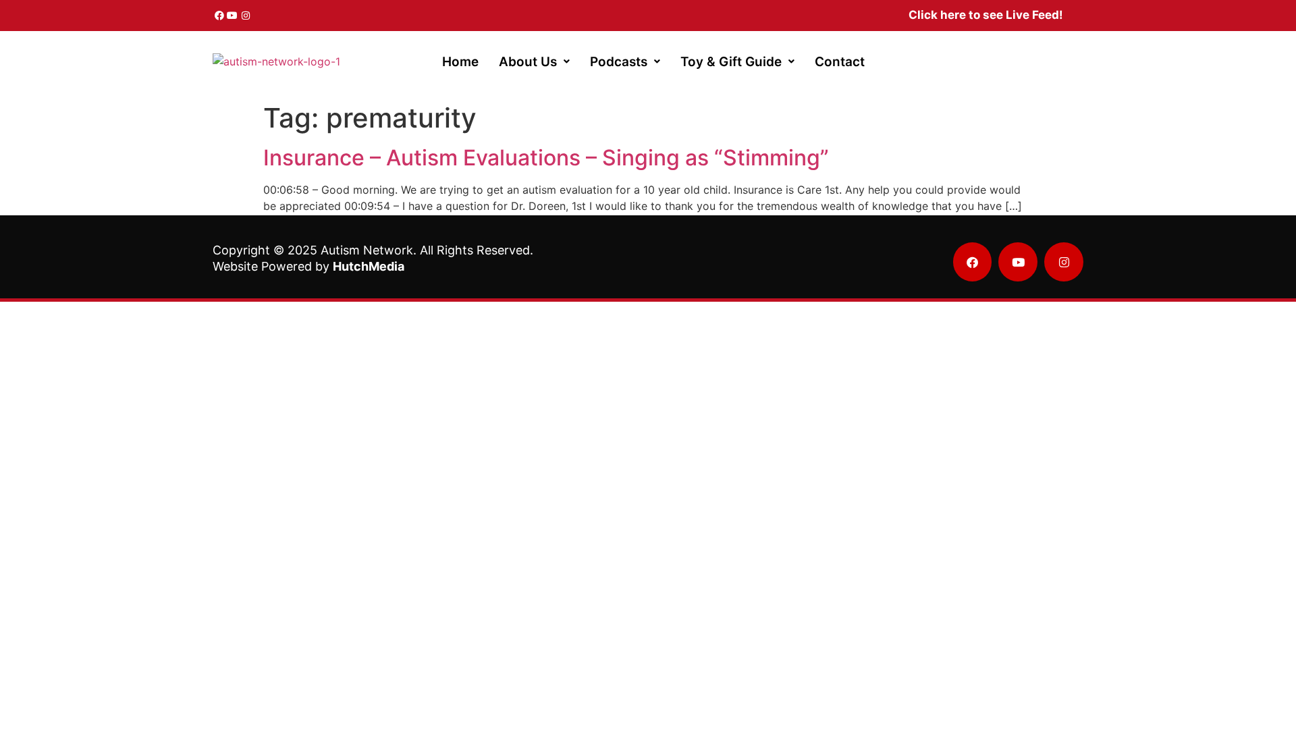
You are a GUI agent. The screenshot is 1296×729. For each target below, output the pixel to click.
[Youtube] (233, 15)
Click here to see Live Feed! (986, 15)
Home (460, 62)
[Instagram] (245, 15)
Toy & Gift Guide (731, 62)
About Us (528, 62)
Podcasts (618, 62)
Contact (840, 62)
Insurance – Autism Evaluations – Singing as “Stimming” (546, 157)
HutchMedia (368, 266)
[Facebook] (219, 15)
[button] (534, 61)
